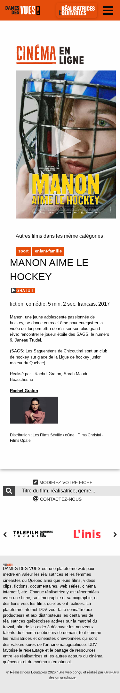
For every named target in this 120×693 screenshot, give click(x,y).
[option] (33, 534)
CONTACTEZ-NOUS (60, 499)
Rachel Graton (24, 390)
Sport (23, 251)
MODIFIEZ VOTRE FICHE (65, 482)
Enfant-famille (48, 251)
